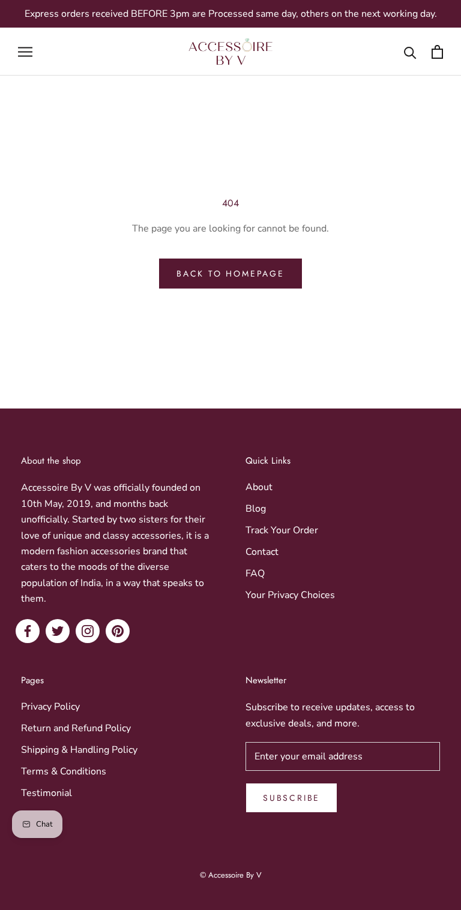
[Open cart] (437, 52)
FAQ (255, 573)
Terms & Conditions (63, 771)
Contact (262, 551)
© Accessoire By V (231, 875)
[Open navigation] (25, 51)
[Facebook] (28, 631)
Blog (256, 508)
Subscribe (291, 798)
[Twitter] (58, 631)
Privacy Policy (50, 706)
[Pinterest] (118, 631)
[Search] (410, 52)
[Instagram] (88, 631)
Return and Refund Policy (76, 728)
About (259, 487)
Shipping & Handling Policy (79, 749)
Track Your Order (282, 530)
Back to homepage (230, 274)
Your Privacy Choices (290, 595)
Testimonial (46, 793)
